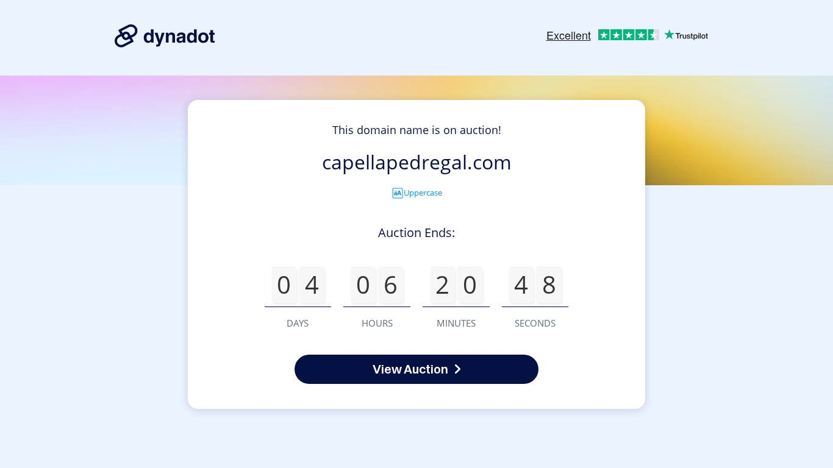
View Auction (410, 369)
